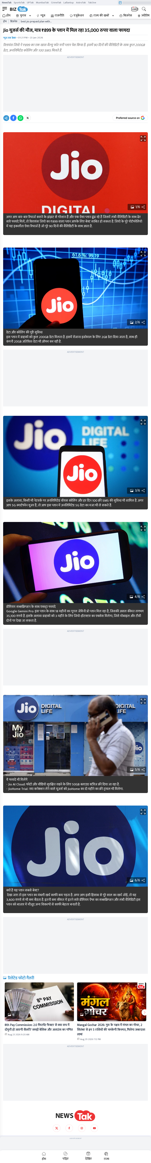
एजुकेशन (79, 15)
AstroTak (81, 2)
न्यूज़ (42, 15)
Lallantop (69, 2)
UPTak (30, 2)
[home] (75, 1115)
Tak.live (92, 2)
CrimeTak (56, 2)
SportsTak (19, 2)
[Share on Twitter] (27, 118)
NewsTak (6, 2)
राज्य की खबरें (101, 15)
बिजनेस (127, 15)
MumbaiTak (42, 2)
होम (8, 15)
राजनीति (59, 15)
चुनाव (23, 15)
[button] (39, 1001)
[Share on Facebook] (13, 118)
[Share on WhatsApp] (20, 118)
